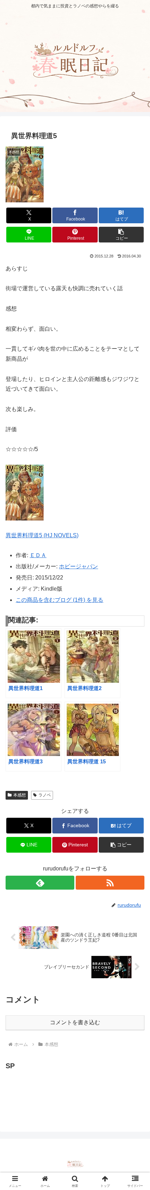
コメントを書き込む (75, 1022)
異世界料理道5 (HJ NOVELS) (42, 535)
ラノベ (44, 795)
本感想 (19, 795)
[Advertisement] (61, 1089)
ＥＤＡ (38, 555)
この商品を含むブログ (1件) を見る (59, 600)
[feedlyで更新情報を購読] (40, 883)
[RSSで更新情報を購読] (110, 883)
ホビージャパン (78, 566)
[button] (121, 234)
